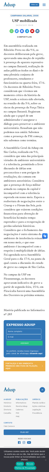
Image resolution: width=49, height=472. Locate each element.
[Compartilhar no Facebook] (22, 31)
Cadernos (19, 410)
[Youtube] (29, 442)
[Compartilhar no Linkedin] (37, 31)
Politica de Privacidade (25, 468)
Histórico (7, 403)
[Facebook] (19, 442)
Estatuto (7, 406)
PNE (17, 417)
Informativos (21, 403)
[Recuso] (45, 460)
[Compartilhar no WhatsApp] (12, 31)
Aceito (20, 464)
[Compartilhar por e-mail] (32, 31)
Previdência (37, 413)
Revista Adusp (21, 406)
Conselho (7, 413)
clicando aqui (36, 353)
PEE (17, 413)
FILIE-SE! (24, 432)
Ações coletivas (38, 406)
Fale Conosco (9, 426)
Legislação (36, 410)
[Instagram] (24, 442)
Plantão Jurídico (38, 403)
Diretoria (7, 410)
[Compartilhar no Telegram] (27, 31)
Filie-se (34, 4)
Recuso (30, 464)
